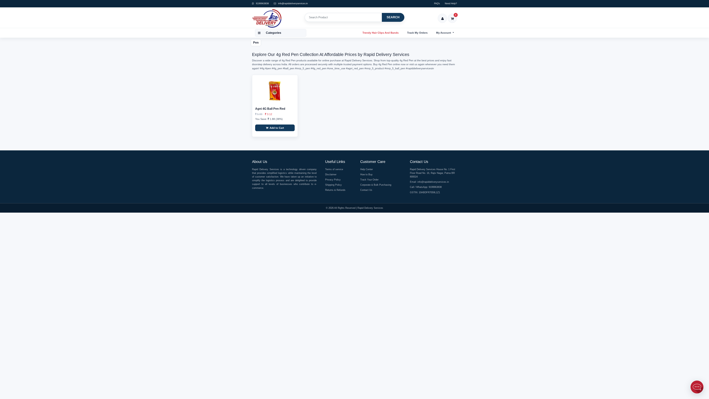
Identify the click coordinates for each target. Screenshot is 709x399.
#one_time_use (336, 68)
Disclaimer (330, 174)
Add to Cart (276, 127)
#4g (262, 68)
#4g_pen (277, 68)
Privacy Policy (333, 179)
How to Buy (366, 174)
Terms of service (334, 169)
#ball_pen (288, 68)
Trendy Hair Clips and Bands (380, 32)
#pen (268, 68)
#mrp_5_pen (302, 68)
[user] (442, 16)
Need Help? (451, 3)
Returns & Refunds (335, 190)
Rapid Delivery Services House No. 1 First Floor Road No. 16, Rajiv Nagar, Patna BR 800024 (432, 173)
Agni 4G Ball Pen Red (270, 108)
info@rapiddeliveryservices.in (293, 3)
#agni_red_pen (355, 68)
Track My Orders (417, 32)
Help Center (366, 169)
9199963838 (262, 3)
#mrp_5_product (374, 68)
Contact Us (366, 190)
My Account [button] (444, 32)
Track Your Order (369, 179)
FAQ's (437, 3)
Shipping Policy (333, 184)
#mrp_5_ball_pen (395, 68)
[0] (452, 16)
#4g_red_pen (318, 68)
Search (393, 17)
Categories (273, 32)
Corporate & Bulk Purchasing (375, 184)
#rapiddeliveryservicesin (420, 68)
